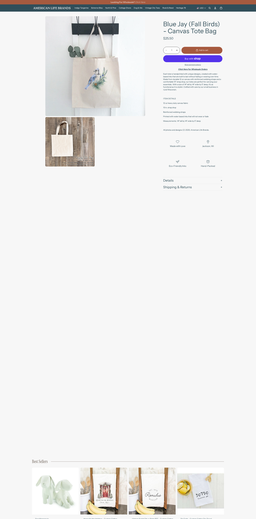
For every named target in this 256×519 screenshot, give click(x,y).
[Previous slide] (36, 491)
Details (168, 180)
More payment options (193, 65)
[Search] (210, 8)
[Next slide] (75, 491)
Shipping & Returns (177, 187)
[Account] (215, 8)
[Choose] (74, 510)
